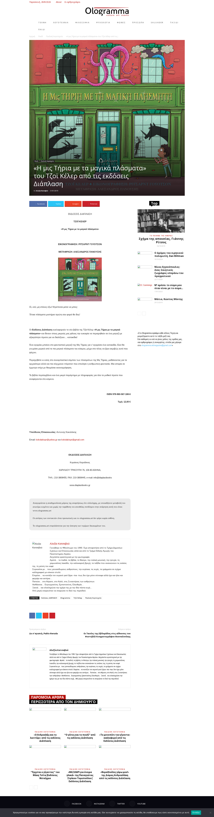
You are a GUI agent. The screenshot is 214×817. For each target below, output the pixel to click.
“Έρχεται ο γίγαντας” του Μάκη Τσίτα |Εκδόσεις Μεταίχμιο (45, 775)
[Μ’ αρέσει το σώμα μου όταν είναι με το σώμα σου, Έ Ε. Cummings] (145, 289)
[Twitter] (178, 2)
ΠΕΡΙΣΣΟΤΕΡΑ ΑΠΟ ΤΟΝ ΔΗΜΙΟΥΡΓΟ (63, 701)
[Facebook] (168, 2)
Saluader (157, 22)
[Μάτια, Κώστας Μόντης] (145, 303)
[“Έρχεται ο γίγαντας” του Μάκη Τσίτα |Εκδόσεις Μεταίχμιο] (45, 756)
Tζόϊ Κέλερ (77, 598)
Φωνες (121, 22)
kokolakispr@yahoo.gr (46, 439)
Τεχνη (42, 22)
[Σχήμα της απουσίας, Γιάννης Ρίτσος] (161, 221)
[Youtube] (182, 2)
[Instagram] (173, 2)
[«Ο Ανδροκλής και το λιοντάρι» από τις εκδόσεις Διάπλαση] (45, 719)
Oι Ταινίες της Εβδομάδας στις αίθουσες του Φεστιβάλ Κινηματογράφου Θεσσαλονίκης (107, 635)
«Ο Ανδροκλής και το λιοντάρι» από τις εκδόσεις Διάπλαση (45, 737)
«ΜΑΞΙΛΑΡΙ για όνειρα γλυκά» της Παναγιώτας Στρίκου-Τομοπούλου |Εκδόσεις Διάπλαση (80, 776)
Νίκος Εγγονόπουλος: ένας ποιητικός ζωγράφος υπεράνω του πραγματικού (168, 271)
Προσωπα (138, 22)
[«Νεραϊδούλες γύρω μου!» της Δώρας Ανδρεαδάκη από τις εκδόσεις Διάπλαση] (115, 756)
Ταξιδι (174, 22)
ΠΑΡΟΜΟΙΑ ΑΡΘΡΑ (47, 697)
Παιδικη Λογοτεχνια (45, 732)
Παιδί (40, 36)
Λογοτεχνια (61, 22)
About (59, 2)
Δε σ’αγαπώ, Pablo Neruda (43, 633)
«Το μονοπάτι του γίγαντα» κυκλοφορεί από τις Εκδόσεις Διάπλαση (114, 737)
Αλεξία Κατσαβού (42, 191)
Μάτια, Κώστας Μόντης (168, 299)
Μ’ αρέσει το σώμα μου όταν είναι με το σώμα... (168, 287)
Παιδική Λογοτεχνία (54, 36)
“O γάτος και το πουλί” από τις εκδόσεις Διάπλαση (79, 736)
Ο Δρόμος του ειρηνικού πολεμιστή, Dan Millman (169, 254)
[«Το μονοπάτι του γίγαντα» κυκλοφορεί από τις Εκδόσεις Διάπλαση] (115, 719)
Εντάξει (196, 812)
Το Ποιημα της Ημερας (161, 236)
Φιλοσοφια (82, 22)
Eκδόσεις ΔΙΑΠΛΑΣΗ (49, 598)
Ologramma (65, 598)
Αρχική (32, 36)
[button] (164, 2)
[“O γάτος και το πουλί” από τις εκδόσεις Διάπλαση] (80, 719)
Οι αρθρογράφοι (72, 2)
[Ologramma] (107, 12)
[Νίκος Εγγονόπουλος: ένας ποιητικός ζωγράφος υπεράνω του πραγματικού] (145, 270)
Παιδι (41, 29)
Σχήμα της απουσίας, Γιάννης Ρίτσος (161, 240)
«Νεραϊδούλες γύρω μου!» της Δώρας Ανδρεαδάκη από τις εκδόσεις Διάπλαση (114, 775)
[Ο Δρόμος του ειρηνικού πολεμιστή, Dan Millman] (145, 256)
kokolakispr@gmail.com (72, 439)
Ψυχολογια (103, 22)
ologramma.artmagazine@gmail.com (156, 345)
